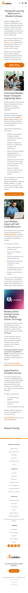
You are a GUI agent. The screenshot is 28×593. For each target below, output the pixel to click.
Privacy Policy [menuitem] (14, 582)
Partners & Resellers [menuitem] (14, 532)
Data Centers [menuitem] (14, 479)
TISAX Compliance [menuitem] (14, 584)
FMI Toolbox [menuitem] (14, 455)
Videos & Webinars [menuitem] (14, 513)
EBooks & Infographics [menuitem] (14, 516)
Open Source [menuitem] (14, 458)
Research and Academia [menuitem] (14, 491)
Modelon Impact (8, 42)
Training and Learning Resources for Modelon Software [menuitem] (14, 520)
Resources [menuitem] (14, 496)
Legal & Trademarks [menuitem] (14, 579)
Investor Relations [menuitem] (14, 539)
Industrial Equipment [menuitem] (14, 488)
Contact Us (14, 571)
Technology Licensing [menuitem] (14, 461)
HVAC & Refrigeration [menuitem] (14, 485)
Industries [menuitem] (14, 469)
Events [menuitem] (14, 509)
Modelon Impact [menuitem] (14, 448)
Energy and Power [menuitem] (14, 482)
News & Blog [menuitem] (14, 506)
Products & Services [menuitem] (14, 444)
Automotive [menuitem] (14, 476)
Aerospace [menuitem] (14, 473)
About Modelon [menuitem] (14, 529)
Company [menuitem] (14, 525)
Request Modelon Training (14, 194)
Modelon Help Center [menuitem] (14, 500)
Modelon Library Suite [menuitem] (14, 451)
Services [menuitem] (14, 464)
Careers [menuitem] (14, 542)
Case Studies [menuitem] (14, 503)
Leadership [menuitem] (14, 535)
